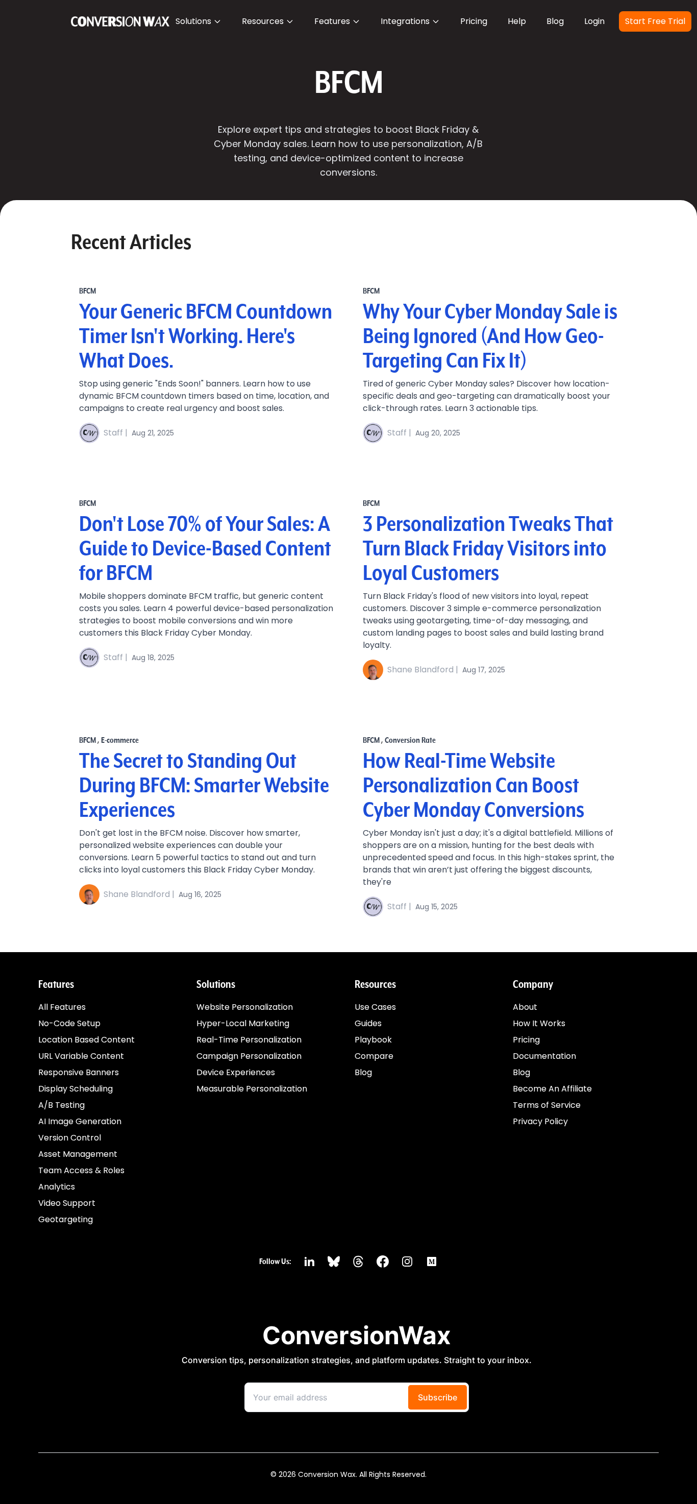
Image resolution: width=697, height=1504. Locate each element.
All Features (62, 1007)
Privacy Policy (540, 1121)
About (525, 1007)
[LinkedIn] (309, 1261)
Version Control (69, 1138)
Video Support (66, 1203)
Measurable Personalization (251, 1089)
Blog (555, 21)
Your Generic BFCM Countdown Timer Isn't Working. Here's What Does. (205, 337)
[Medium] (432, 1261)
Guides (368, 1023)
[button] (473, 21)
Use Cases (375, 1007)
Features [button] (332, 21)
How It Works (539, 1023)
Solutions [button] (193, 21)
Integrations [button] (405, 21)
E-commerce (120, 740)
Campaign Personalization (249, 1056)
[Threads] (358, 1261)
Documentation (544, 1056)
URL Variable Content (81, 1056)
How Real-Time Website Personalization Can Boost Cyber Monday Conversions (473, 786)
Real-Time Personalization (249, 1040)
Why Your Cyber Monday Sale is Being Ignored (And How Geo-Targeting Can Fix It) (490, 337)
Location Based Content (86, 1040)
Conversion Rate (410, 740)
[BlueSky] (334, 1261)
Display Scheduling (75, 1089)
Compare (374, 1056)
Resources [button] (263, 21)
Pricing (473, 21)
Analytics (56, 1187)
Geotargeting (65, 1219)
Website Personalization (244, 1007)
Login (594, 21)
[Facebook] (383, 1261)
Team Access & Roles (81, 1170)
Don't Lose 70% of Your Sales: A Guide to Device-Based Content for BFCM (205, 549)
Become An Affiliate (552, 1089)
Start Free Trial (655, 21)
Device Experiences (235, 1072)
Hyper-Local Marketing (242, 1023)
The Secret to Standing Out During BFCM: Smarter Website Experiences (204, 786)
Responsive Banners (78, 1072)
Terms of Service (547, 1105)
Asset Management (77, 1154)
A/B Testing (61, 1105)
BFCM (87, 291)
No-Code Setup (69, 1023)
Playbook (373, 1040)
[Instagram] (407, 1261)
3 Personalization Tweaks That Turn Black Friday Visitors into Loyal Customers (488, 549)
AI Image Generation (79, 1121)
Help (517, 21)
